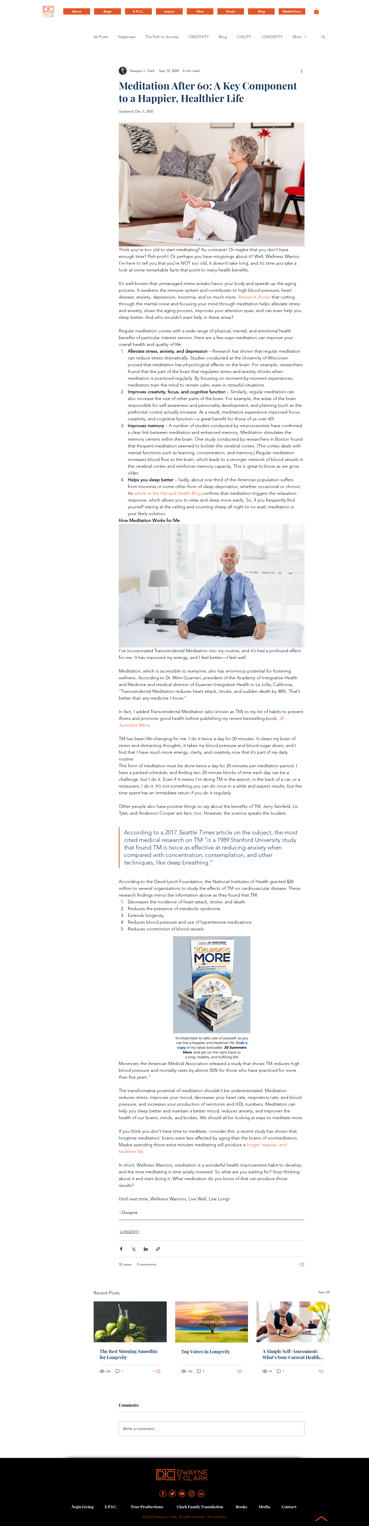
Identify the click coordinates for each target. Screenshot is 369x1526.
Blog (223, 36)
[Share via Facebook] (121, 1249)
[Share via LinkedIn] (145, 1249)
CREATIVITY (198, 36)
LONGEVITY (272, 36)
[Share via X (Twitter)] (133, 1249)
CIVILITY (244, 36)
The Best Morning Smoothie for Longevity (129, 1354)
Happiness (126, 36)
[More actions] (301, 71)
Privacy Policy (216, 1517)
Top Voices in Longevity (205, 1352)
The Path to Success (161, 36)
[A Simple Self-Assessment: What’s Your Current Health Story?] (293, 1321)
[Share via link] (158, 1249)
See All (324, 1292)
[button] (316, 11)
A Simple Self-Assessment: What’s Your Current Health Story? (291, 1354)
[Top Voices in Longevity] (211, 1322)
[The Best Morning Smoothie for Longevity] (130, 1321)
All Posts (101, 36)
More (297, 36)
